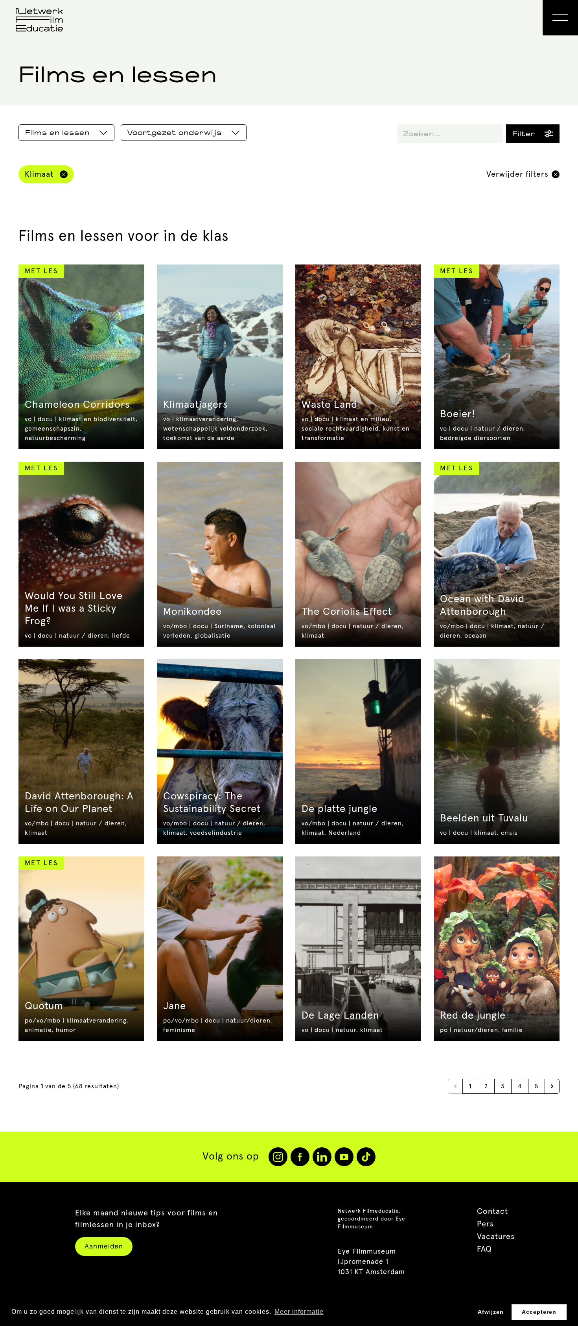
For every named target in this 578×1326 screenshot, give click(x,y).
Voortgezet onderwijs (174, 133)
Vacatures (496, 1237)
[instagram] (278, 1156)
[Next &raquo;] (552, 1086)
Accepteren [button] (539, 1312)
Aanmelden (104, 1246)
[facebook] (300, 1156)
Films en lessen (57, 133)
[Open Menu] (560, 17)
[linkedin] (322, 1156)
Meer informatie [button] (299, 1311)
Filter (523, 134)
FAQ (484, 1249)
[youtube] (344, 1156)
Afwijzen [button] (491, 1312)
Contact (492, 1211)
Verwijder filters (517, 174)
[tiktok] (366, 1156)
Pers (485, 1224)
